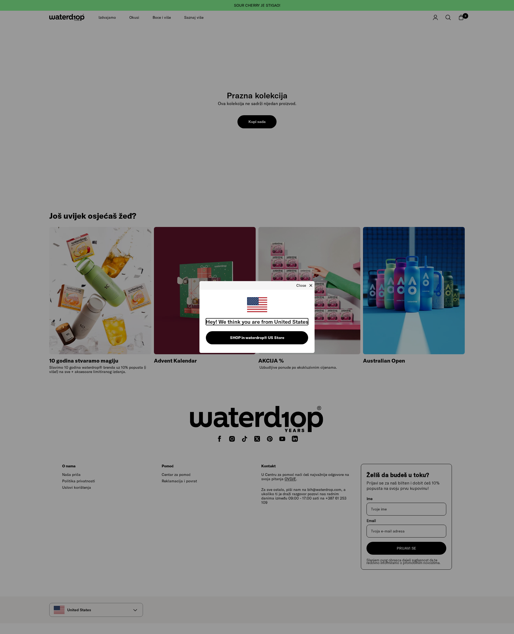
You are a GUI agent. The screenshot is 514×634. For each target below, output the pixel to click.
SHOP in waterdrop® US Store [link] (257, 337)
